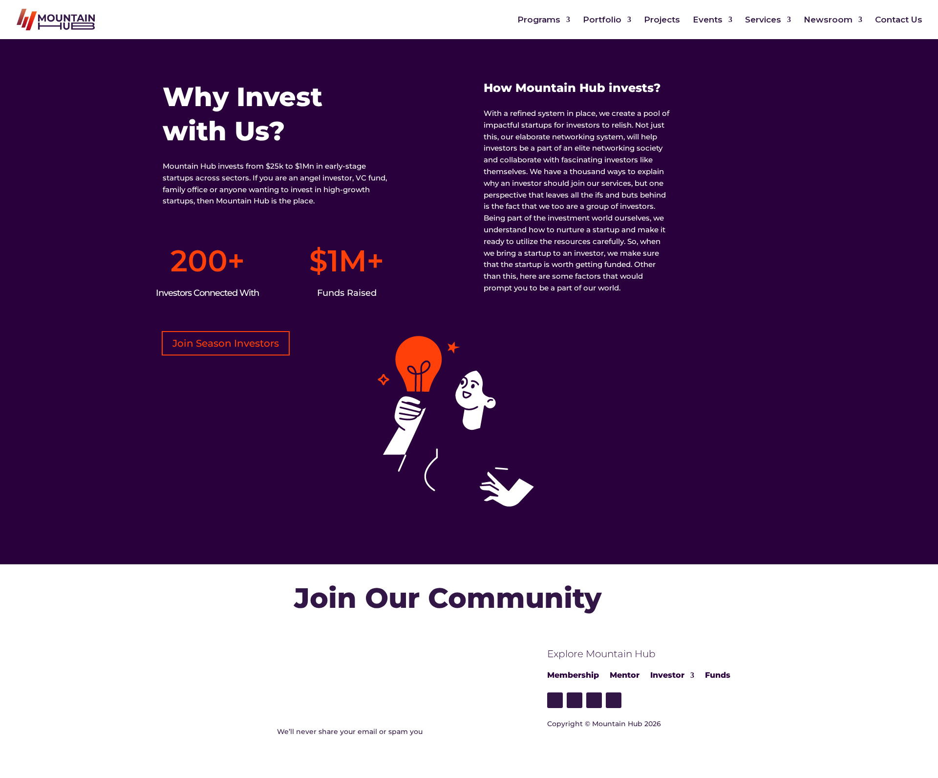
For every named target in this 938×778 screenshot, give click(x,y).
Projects (662, 20)
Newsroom (828, 20)
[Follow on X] (574, 700)
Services (763, 20)
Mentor (625, 675)
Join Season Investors (225, 343)
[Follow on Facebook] (555, 700)
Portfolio (602, 20)
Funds (717, 675)
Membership (573, 675)
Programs (538, 20)
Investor (667, 675)
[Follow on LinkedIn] (594, 700)
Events (708, 20)
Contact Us (898, 20)
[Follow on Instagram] (613, 700)
